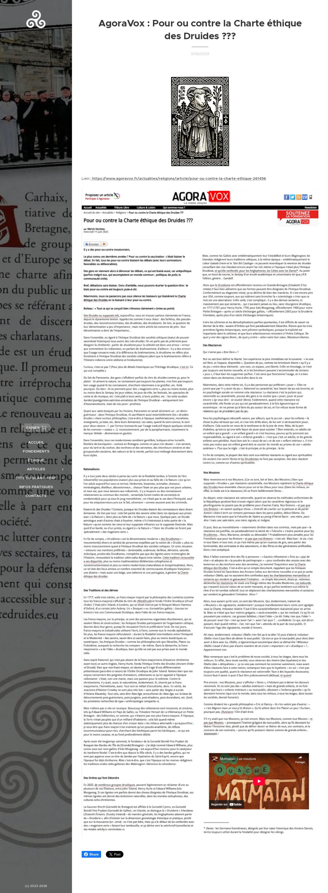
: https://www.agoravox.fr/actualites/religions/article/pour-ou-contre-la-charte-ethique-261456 (178, 178)
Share (94, 854)
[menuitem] (36, 442)
